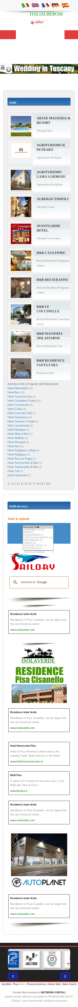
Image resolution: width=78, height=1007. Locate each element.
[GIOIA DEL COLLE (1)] (38, 545)
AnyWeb (6, 984)
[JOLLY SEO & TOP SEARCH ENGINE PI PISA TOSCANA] (31, 959)
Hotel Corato (14, 409)
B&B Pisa (16, 775)
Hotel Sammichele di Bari (22, 462)
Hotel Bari (13, 392)
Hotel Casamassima (19, 396)
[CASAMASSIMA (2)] (38, 535)
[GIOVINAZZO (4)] (38, 548)
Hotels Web (54, 984)
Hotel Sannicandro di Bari (22, 466)
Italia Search (70, 984)
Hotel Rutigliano (16, 454)
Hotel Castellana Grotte (21, 400)
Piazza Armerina (36, 984)
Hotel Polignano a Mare (21, 450)
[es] (65, 5)
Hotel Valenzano (17, 475)
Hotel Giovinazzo (17, 417)
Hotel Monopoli (16, 442)
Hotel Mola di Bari (18, 433)
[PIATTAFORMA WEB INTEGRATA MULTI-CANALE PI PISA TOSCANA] (52, 959)
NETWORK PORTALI (53, 992)
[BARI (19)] (38, 532)
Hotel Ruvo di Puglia (19, 458)
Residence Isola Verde (23, 614)
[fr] (45, 5)
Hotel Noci (13, 446)
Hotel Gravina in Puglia (21, 421)
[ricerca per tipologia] (39, 552)
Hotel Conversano (18, 404)
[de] (55, 5)
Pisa (15, 984)
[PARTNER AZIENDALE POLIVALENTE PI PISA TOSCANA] (10, 959)
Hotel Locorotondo (18, 425)
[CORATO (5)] (38, 543)
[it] (25, 5)
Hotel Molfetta (15, 438)
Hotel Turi (13, 471)
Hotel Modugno (16, 429)
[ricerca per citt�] (38, 527)
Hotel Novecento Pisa (23, 745)
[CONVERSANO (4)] (38, 540)
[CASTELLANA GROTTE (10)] (38, 537)
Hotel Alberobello (17, 388)
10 (47, 483)
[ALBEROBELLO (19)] (38, 530)
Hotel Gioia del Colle (19, 413)
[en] (35, 5)
